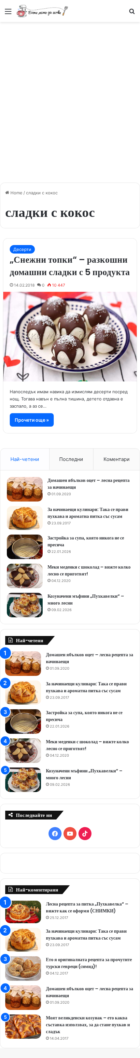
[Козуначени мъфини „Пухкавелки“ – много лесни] (25, 605)
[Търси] (132, 13)
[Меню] (8, 13)
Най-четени (24, 459)
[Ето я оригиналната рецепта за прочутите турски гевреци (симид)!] (23, 968)
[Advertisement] (70, 98)
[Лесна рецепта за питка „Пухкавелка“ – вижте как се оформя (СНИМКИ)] (23, 912)
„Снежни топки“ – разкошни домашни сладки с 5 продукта (70, 266)
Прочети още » (32, 420)
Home (15, 192)
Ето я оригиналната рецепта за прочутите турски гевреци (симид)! (89, 963)
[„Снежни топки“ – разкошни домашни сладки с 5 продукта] (70, 336)
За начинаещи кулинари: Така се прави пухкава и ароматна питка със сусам (88, 513)
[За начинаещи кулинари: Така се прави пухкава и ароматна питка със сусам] (25, 518)
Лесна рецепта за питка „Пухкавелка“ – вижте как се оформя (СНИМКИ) (87, 907)
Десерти (22, 249)
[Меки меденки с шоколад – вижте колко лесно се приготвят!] (25, 576)
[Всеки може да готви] (42, 11)
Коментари (117, 459)
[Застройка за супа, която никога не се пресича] (25, 547)
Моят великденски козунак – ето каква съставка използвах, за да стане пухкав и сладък (88, 1024)
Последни (71, 459)
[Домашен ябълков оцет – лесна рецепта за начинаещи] (25, 489)
